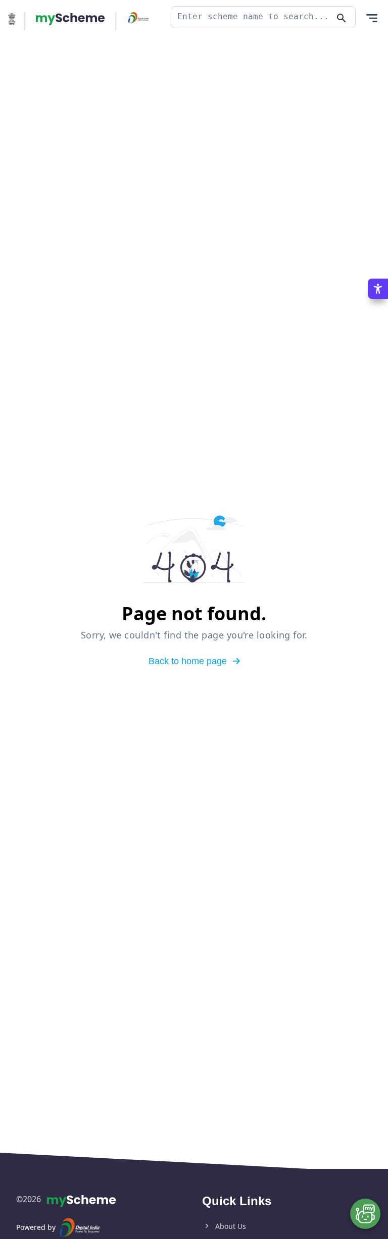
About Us (230, 1226)
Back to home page (188, 661)
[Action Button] (70, 19)
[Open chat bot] (365, 1214)
